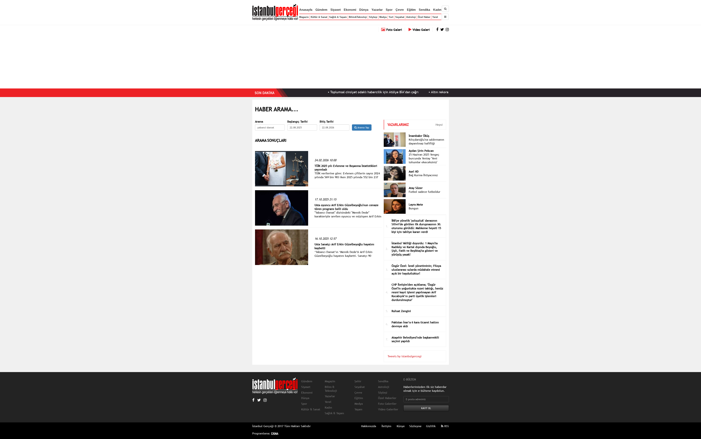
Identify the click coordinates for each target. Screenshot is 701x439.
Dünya (363, 9)
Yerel (435, 17)
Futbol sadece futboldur (424, 192)
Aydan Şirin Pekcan (421, 151)
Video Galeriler (388, 409)
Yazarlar (377, 9)
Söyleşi (373, 17)
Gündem (321, 9)
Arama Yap (363, 127)
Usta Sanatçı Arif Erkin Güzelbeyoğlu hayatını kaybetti (344, 246)
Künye (401, 426)
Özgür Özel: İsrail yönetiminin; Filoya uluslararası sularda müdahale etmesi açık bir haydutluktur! (416, 269)
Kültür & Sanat (319, 17)
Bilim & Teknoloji (331, 389)
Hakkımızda (368, 426)
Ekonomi (350, 9)
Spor (389, 9)
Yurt (391, 17)
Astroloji (411, 17)
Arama (259, 121)
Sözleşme (415, 426)
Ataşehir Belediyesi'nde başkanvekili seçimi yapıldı (415, 339)
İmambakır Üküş (419, 136)
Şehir (358, 381)
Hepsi (439, 125)
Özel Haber (424, 17)
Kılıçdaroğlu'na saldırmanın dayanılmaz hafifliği (426, 141)
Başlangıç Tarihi (297, 121)
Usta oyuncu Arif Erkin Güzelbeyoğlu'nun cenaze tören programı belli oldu (346, 207)
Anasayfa (305, 9)
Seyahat (399, 17)
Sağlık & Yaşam (338, 17)
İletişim (386, 426)
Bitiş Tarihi (327, 121)
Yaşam (358, 409)
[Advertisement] (350, 59)
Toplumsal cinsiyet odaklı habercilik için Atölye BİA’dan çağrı (353, 92)
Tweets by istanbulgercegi (405, 356)
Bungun (413, 208)
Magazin (304, 17)
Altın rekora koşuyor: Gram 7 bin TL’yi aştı (441, 92)
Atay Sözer (416, 188)
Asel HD (414, 171)
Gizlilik (431, 426)
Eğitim (411, 9)
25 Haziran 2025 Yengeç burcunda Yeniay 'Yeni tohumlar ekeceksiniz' (424, 158)
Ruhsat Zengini (401, 311)
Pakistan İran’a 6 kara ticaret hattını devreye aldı (415, 324)
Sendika (424, 9)
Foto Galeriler (387, 404)
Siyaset (335, 9)
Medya (383, 17)
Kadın (437, 9)
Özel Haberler (387, 398)
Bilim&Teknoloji (358, 17)
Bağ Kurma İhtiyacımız (423, 175)
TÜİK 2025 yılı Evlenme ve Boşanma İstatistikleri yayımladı (346, 168)
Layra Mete (416, 204)
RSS (446, 426)
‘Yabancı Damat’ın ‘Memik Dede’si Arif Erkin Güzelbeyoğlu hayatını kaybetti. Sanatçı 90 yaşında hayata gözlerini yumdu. (343, 256)
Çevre (400, 9)
